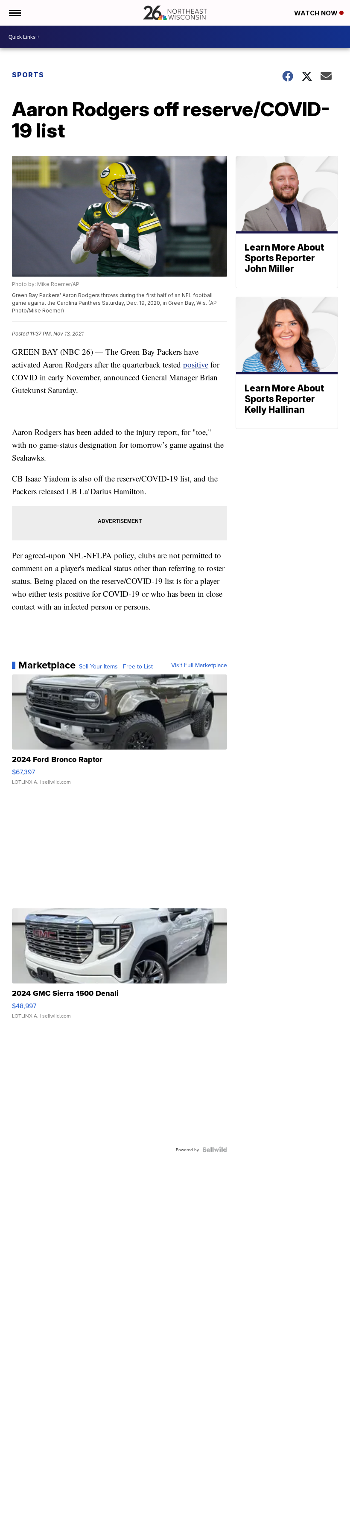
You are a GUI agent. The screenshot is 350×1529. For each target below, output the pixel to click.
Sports (28, 74)
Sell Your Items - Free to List (116, 666)
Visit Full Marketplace (199, 665)
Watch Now (316, 13)
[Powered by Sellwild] (214, 1150)
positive (195, 364)
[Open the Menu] (14, 13)
